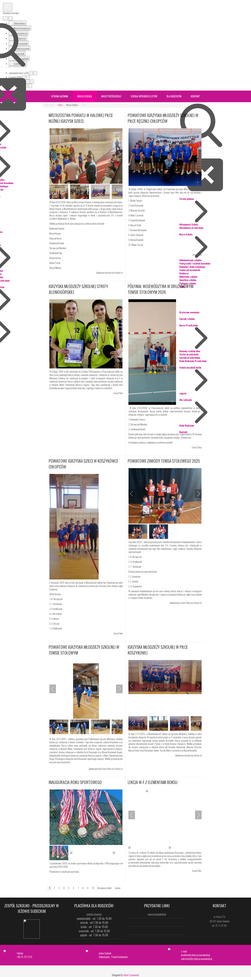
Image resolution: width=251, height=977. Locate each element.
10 (93, 888)
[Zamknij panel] (10, 18)
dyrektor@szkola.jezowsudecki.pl (195, 955)
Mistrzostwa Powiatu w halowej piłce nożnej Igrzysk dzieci (81, 118)
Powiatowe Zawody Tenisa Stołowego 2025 (164, 461)
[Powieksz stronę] (35, 73)
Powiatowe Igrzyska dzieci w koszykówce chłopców (83, 464)
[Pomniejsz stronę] (31, 73)
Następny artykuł (105, 888)
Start (60, 105)
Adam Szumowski (131, 975)
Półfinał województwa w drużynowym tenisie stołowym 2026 (160, 289)
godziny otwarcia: (94, 914)
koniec (118, 888)
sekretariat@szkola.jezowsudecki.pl (196, 959)
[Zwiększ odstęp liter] (30, 86)
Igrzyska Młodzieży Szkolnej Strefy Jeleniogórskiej (78, 289)
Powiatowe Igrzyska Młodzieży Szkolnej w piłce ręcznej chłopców (163, 118)
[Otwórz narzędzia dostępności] (7, 7)
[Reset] (5, 18)
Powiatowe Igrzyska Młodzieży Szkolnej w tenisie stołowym (84, 650)
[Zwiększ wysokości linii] (32, 81)
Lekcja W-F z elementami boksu (153, 782)
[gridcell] (86, 752)
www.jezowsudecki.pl (157, 914)
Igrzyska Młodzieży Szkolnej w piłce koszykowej (158, 650)
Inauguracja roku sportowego (75, 782)
